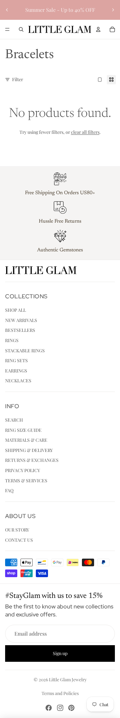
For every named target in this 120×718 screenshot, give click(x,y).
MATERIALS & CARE (26, 440)
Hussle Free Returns (60, 221)
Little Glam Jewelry (68, 679)
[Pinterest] (71, 708)
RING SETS (16, 360)
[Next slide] (113, 10)
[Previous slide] (7, 10)
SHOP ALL (15, 310)
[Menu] (7, 29)
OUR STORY (17, 530)
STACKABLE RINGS (25, 350)
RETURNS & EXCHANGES (32, 460)
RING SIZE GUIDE (23, 430)
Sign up (60, 653)
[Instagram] (60, 708)
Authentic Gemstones (60, 250)
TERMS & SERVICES (26, 480)
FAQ (9, 490)
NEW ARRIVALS (21, 320)
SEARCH (14, 420)
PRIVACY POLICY (22, 470)
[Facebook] (48, 708)
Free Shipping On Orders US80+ (60, 192)
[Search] (21, 29)
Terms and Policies (60, 693)
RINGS (12, 340)
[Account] (98, 29)
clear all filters (85, 132)
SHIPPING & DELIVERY (29, 450)
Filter (17, 79)
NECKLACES (18, 381)
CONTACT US (19, 540)
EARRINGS (16, 370)
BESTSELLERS (20, 330)
